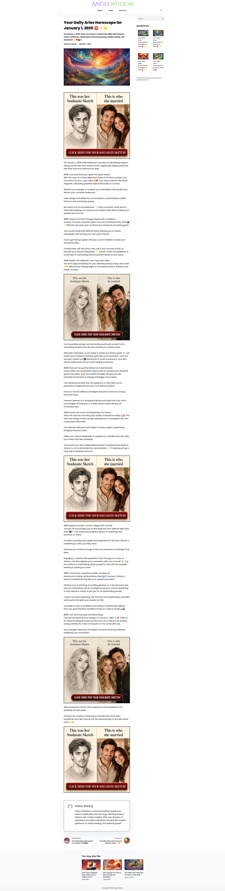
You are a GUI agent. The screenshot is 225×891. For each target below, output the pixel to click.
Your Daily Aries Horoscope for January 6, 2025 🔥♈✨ (158, 65)
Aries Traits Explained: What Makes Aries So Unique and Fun (89, 875)
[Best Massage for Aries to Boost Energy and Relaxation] (112, 864)
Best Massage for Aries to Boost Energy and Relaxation (112, 875)
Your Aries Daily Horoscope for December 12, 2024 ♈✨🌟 (143, 65)
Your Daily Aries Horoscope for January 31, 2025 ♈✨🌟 (158, 42)
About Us (122, 10)
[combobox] (148, 18)
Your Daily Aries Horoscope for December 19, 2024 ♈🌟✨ (143, 42)
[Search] (161, 10)
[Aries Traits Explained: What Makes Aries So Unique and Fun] (91, 864)
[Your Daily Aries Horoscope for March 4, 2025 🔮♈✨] (134, 864)
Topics (99, 10)
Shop (111, 10)
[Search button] (162, 18)
